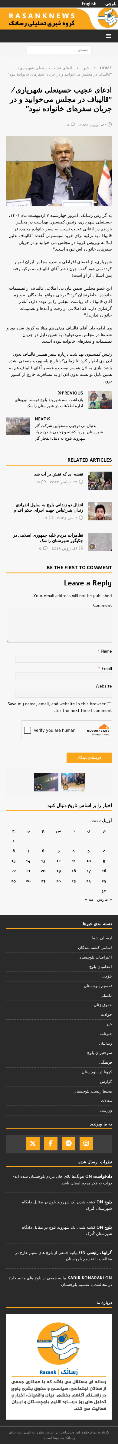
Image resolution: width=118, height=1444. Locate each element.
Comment (102, 605)
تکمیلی (106, 995)
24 (88, 881)
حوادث (106, 1014)
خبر (109, 1024)
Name (106, 651)
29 (13, 881)
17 (89, 871)
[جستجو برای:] (59, 49)
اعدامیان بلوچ (100, 966)
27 (43, 881)
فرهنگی (105, 1062)
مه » (89, 899)
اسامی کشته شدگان (95, 947)
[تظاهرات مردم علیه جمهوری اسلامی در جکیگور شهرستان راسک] (100, 542)
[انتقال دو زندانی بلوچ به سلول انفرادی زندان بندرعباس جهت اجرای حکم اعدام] (100, 511)
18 (74, 871)
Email (106, 669)
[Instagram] (86, 1143)
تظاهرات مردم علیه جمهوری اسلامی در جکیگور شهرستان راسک (48, 538)
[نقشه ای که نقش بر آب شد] (100, 481)
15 (13, 861)
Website (104, 686)
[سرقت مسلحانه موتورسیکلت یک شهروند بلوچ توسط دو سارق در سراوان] (46, 782)
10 (89, 861)
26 (58, 881)
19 (59, 871)
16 (104, 871)
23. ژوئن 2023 (64, 548)
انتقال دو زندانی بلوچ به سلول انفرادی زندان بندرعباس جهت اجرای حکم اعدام (48, 507)
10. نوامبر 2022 (63, 482)
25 (73, 881)
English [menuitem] (89, 4)
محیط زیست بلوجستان (93, 1091)
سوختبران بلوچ (99, 1053)
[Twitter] (33, 1143)
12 (59, 861)
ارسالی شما (102, 938)
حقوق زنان (103, 1005)
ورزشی (106, 1110)
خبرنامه (106, 1034)
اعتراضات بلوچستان (95, 957)
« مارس (104, 899)
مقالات (106, 1100)
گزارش (106, 1081)
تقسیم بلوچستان (98, 986)
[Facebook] (50, 1143)
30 (104, 891)
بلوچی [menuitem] (110, 4)
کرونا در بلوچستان (97, 1072)
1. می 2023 (67, 518)
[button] (109, 35)
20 (43, 871)
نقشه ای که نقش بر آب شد (58, 474)
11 (74, 861)
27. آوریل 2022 (92, 124)
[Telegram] (68, 1143)
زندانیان (105, 1043)
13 (43, 861)
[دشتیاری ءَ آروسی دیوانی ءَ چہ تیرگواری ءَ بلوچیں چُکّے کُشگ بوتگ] (73, 782)
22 (13, 871)
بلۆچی (107, 976)
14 (28, 861)
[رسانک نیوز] (59, 26)
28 (28, 881)
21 (28, 871)
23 (104, 881)
